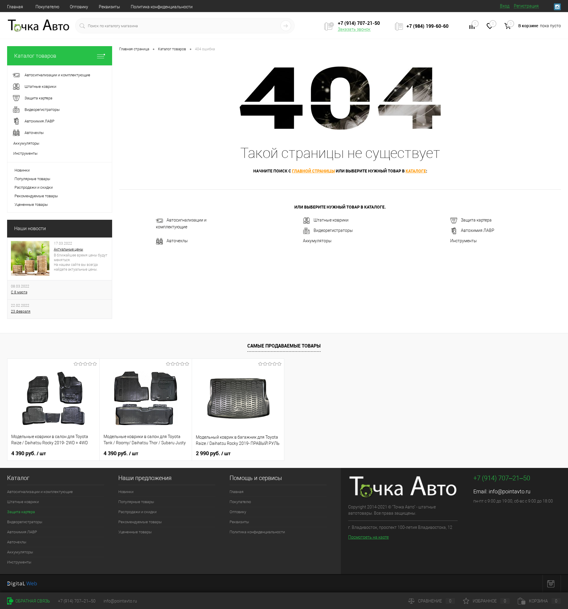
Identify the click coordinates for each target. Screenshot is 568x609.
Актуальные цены (68, 249)
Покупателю (47, 6)
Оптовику (79, 6)
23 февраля (20, 311)
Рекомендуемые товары (36, 196)
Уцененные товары (31, 204)
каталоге (416, 171)
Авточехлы (177, 241)
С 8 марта (19, 292)
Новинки (22, 170)
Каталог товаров (35, 56)
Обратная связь (32, 601)
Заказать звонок (354, 29)
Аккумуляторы (317, 240)
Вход (504, 6)
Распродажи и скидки (33, 187)
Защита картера (476, 220)
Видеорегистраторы (333, 230)
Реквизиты (109, 6)
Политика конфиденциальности (162, 6)
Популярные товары (32, 179)
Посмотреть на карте (368, 537)
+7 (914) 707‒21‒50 (77, 601)
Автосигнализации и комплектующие (181, 224)
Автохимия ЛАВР (477, 230)
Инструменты (463, 240)
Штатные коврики (331, 220)
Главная (15, 6)
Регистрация (526, 6)
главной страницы (313, 171)
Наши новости (30, 228)
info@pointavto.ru (509, 491)
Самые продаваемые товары (284, 346)
